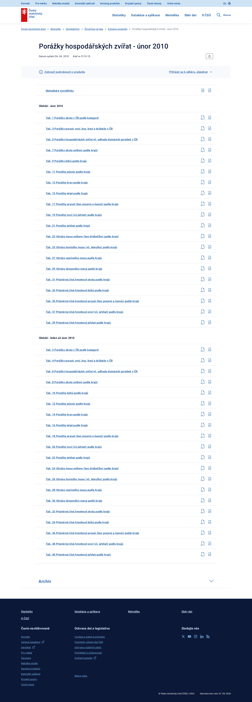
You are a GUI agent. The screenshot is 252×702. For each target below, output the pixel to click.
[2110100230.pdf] (209, 500)
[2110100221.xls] (202, 225)
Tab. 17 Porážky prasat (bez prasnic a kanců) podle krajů (82, 204)
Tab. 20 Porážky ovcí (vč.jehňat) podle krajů (74, 446)
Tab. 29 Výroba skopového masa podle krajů (74, 268)
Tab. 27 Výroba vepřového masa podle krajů (74, 258)
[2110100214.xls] (202, 414)
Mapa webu (81, 675)
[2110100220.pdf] (209, 446)
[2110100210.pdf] (209, 392)
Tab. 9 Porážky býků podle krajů (66, 161)
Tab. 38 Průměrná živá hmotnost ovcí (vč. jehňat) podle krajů (84, 543)
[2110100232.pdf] (209, 511)
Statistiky (119, 15)
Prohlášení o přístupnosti (88, 652)
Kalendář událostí (85, 3)
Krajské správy (133, 3)
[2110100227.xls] (202, 257)
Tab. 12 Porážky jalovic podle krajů (68, 403)
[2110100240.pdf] (209, 554)
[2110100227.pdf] (209, 257)
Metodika (172, 15)
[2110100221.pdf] (209, 225)
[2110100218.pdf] (209, 435)
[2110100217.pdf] (209, 203)
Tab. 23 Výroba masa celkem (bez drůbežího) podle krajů (82, 236)
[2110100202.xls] (202, 349)
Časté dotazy (154, 3)
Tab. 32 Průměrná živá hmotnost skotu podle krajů (78, 511)
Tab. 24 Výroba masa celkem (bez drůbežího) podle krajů (82, 468)
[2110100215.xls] (202, 193)
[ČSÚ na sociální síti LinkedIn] (201, 636)
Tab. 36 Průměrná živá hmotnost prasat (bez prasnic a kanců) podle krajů (92, 533)
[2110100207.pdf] (209, 149)
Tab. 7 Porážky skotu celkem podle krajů (72, 150)
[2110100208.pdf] (209, 381)
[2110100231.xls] (202, 279)
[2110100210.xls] (202, 392)
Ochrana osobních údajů (88, 647)
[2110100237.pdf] (209, 311)
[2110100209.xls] (202, 160)
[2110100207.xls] (202, 149)
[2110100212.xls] (202, 403)
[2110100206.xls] (202, 371)
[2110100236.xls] (202, 532)
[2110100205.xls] (202, 139)
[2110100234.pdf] (209, 521)
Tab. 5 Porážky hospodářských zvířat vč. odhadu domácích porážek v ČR (92, 139)
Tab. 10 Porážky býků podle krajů (67, 393)
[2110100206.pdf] (209, 371)
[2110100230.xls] (202, 500)
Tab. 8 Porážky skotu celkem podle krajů (72, 382)
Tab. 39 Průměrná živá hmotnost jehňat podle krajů (78, 322)
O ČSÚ (206, 15)
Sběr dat (190, 15)
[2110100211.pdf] (209, 171)
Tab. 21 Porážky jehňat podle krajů (68, 225)
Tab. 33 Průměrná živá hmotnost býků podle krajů (77, 290)
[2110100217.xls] (202, 203)
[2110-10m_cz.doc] (202, 90)
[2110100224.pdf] (209, 468)
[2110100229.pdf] (209, 268)
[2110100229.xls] (202, 268)
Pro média (41, 3)
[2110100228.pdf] (209, 489)
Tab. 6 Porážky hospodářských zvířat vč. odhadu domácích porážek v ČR (92, 371)
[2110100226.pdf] (209, 478)
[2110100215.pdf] (209, 193)
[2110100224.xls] (202, 468)
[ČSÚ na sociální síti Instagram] (195, 636)
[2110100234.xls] (202, 521)
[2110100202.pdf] (209, 349)
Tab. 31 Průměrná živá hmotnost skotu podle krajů (78, 279)
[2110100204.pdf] (209, 360)
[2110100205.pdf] (209, 139)
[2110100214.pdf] (209, 414)
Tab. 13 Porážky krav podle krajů (67, 182)
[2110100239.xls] (202, 322)
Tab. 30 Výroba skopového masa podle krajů (74, 500)
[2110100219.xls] (202, 214)
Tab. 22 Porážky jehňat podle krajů (68, 457)
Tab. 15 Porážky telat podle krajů (67, 193)
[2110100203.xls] (202, 128)
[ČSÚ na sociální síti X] (183, 636)
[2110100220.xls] (202, 446)
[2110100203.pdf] (209, 128)
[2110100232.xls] (202, 511)
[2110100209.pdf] (209, 160)
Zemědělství (73, 29)
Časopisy (26, 658)
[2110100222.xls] (202, 457)
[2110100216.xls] (202, 424)
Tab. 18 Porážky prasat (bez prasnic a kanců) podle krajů (82, 436)
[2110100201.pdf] (209, 117)
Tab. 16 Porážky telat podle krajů (67, 425)
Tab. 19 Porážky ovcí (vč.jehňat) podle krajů (74, 215)
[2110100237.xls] (202, 311)
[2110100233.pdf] (209, 290)
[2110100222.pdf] (209, 457)
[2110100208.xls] (202, 381)
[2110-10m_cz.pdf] (209, 90)
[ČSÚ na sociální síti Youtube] (189, 636)
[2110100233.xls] (202, 290)
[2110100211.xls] (202, 171)
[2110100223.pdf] (209, 236)
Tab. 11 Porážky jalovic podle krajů (68, 171)
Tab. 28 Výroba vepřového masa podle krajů (74, 490)
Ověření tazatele (83, 658)
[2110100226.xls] (202, 478)
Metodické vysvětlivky (60, 90)
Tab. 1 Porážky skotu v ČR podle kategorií (72, 118)
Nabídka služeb (60, 3)
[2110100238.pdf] (209, 543)
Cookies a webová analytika (90, 636)
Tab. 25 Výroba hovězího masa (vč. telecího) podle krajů (81, 247)
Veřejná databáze (30, 642)
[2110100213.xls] (202, 182)
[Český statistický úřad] (31, 15)
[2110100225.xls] (202, 246)
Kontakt (25, 3)
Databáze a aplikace (145, 15)
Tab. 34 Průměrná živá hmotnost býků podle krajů (77, 522)
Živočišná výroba (94, 29)
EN (224, 3)
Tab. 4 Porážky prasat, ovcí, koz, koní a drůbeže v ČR (79, 360)
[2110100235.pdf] (209, 300)
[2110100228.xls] (202, 489)
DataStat (26, 647)
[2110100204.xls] (202, 360)
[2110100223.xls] (202, 236)
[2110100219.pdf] (209, 214)
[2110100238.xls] (202, 543)
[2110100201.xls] (202, 117)
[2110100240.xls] (202, 554)
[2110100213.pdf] (209, 182)
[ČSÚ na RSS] (208, 636)
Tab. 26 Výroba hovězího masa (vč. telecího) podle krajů (81, 479)
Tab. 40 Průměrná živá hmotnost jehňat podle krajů (78, 554)
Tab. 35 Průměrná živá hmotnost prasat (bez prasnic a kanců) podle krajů (92, 301)
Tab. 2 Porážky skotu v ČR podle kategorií (72, 350)
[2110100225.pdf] (209, 246)
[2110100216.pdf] (209, 424)
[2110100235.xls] (202, 300)
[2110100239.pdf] (209, 322)
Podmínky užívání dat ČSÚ (89, 642)
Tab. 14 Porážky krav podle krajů (67, 414)
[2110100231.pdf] (209, 279)
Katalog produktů (110, 3)
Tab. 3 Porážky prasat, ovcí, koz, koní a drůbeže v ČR (79, 128)
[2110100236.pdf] (209, 532)
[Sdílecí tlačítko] (209, 56)
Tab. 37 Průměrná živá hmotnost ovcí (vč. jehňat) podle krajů (84, 312)
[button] (45, 628)
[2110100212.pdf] (209, 403)
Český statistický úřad (33, 29)
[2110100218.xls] (202, 435)
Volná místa (174, 3)
